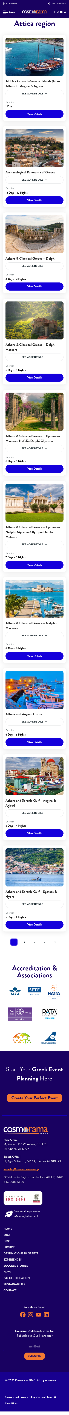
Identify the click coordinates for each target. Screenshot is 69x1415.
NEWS (7, 1272)
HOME (8, 1229)
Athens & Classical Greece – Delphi (30, 258)
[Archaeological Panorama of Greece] (34, 148)
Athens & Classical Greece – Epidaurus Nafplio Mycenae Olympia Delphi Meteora (32, 531)
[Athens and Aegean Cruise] (34, 690)
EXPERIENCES (13, 1260)
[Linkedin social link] (64, 12)
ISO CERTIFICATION (17, 1278)
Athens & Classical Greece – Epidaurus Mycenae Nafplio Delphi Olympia (32, 438)
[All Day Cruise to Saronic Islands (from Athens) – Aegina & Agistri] (34, 57)
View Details (34, 114)
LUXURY (9, 1247)
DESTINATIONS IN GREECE (21, 1253)
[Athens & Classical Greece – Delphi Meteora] (34, 320)
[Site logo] (34, 12)
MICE (7, 1235)
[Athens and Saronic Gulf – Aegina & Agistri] (34, 776)
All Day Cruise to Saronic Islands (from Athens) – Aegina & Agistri (32, 83)
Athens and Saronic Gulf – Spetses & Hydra (31, 894)
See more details (32, 93)
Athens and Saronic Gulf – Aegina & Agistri (30, 803)
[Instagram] (30, 1314)
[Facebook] (22, 1314)
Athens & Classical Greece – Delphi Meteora (30, 347)
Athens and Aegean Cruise (23, 714)
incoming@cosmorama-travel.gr (21, 1169)
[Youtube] (38, 1314)
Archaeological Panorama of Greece (30, 172)
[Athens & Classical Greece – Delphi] (34, 234)
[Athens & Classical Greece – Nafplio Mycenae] (34, 599)
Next (55, 942)
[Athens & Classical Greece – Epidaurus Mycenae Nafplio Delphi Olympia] (34, 412)
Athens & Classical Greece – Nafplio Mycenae (30, 626)
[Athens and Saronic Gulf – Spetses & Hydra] (34, 867)
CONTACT (10, 1290)
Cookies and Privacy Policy (20, 1397)
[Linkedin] (46, 1314)
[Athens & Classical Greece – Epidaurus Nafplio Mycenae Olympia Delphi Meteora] (34, 503)
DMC (7, 1241)
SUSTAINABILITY (14, 1284)
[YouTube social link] (61, 12)
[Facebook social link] (54, 12)
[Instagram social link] (57, 12)
